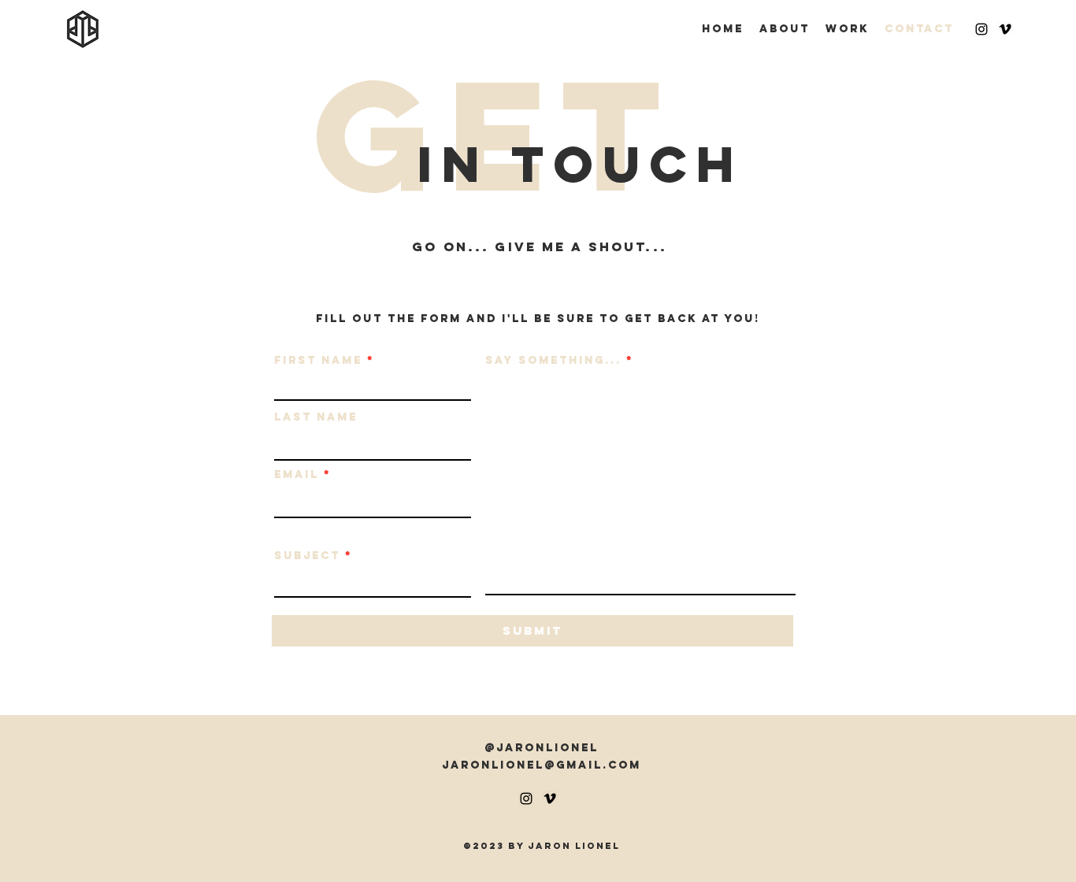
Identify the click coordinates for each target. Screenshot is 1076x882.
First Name (318, 360)
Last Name (316, 417)
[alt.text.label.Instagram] (981, 29)
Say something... (553, 360)
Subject (307, 556)
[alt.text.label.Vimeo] (1005, 29)
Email (296, 475)
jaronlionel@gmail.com (541, 765)
